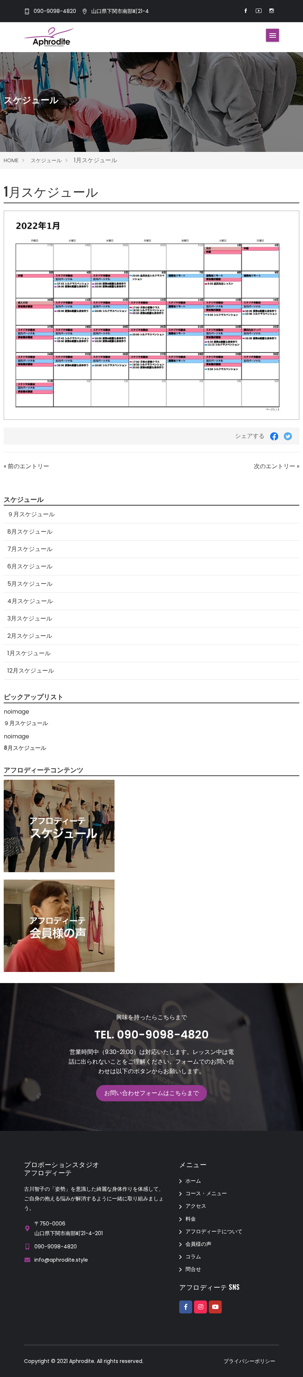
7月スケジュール (29, 549)
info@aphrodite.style (61, 1260)
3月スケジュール (29, 618)
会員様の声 (198, 1244)
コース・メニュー (206, 1193)
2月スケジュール (29, 636)
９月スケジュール (31, 514)
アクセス (195, 1206)
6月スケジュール (29, 566)
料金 (190, 1219)
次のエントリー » (276, 466)
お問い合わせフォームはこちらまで (151, 1093)
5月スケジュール (29, 583)
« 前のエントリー (26, 466)
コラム (193, 1256)
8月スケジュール (29, 531)
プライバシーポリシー (249, 1361)
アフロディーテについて (213, 1231)
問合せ (193, 1269)
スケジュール (46, 160)
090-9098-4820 (55, 11)
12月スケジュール (30, 670)
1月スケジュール (29, 653)
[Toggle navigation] (272, 35)
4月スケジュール (30, 601)
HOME (11, 160)
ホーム (193, 1180)
